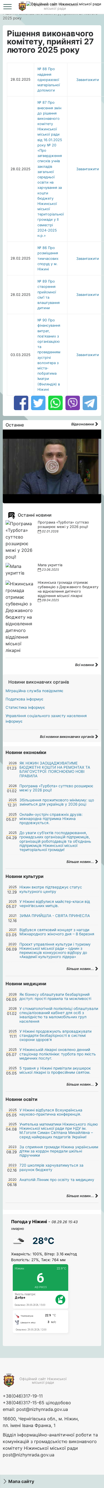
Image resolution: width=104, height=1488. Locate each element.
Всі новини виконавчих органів (67, 737)
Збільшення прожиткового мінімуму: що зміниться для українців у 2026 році (56, 802)
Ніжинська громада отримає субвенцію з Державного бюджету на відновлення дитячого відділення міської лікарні (68, 589)
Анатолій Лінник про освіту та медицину (56, 1179)
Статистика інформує (25, 707)
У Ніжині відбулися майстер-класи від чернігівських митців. (54, 903)
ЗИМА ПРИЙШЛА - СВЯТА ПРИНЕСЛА (54, 915)
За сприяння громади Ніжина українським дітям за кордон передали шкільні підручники (58, 1151)
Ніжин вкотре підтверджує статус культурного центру (50, 889)
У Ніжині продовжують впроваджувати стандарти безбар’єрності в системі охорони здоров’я (55, 1035)
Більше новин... (81, 862)
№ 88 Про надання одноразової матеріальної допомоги (48, 79)
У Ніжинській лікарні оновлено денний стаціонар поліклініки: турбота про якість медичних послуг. (57, 1053)
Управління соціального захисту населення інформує (46, 718)
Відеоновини (83, 424)
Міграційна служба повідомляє (34, 691)
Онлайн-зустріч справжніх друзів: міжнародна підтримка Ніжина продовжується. (51, 818)
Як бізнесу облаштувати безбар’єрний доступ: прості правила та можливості (55, 996)
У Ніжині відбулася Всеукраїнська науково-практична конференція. (50, 1112)
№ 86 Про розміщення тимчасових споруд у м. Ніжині (48, 258)
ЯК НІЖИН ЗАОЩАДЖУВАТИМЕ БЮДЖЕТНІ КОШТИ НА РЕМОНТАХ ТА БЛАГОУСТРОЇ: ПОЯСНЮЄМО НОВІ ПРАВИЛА (54, 769)
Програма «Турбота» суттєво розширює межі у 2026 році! (63, 524)
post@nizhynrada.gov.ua (42, 1409)
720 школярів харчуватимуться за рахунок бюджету (51, 1167)
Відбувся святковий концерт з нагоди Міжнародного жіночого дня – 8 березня (56, 932)
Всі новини (85, 665)
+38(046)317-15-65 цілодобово (37, 1402)
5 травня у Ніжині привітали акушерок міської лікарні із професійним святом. (55, 1070)
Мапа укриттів (50, 565)
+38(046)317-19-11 (23, 1396)
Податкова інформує (24, 699)
